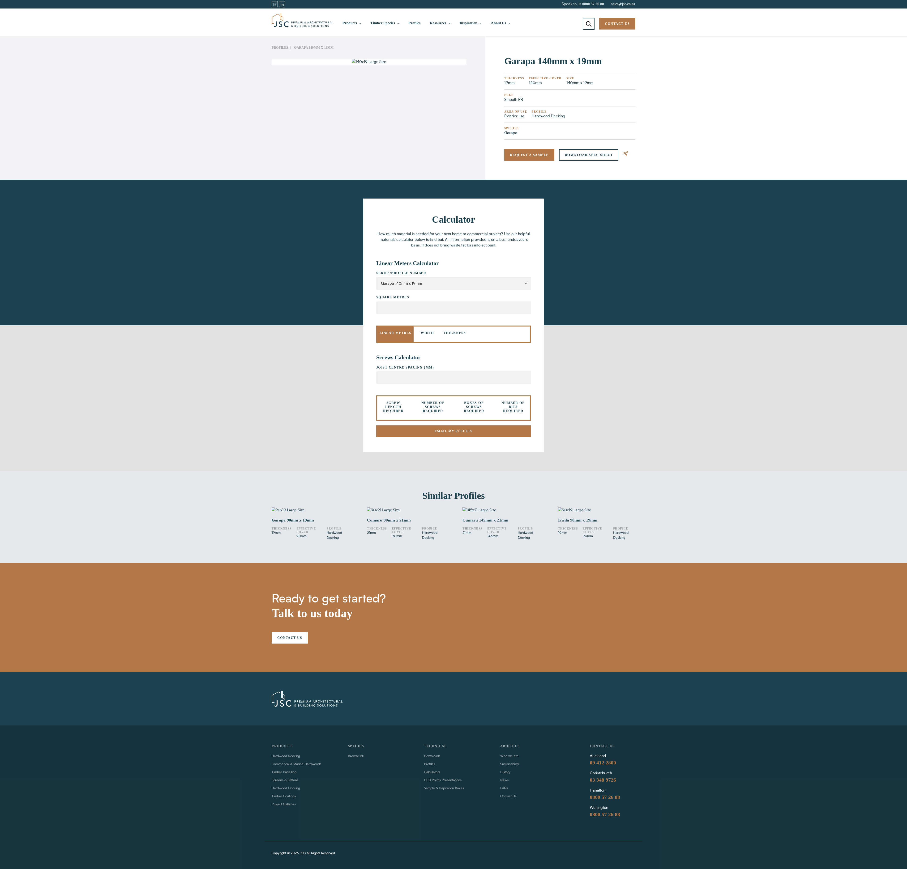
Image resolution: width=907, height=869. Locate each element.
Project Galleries (284, 804)
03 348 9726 (603, 780)
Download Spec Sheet (589, 155)
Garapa (510, 133)
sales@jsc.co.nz (623, 4)
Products (349, 23)
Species (356, 746)
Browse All (356, 756)
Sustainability (509, 764)
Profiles (414, 23)
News (504, 780)
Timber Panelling (284, 772)
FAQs (504, 788)
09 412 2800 (603, 763)
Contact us (617, 23)
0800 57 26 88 (593, 4)
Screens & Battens (285, 780)
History (505, 772)
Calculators (432, 772)
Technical (435, 746)
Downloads (432, 756)
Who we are (509, 756)
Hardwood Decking (286, 756)
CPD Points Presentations (443, 780)
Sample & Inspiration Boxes (444, 788)
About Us (498, 23)
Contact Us (508, 796)
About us (510, 746)
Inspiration (468, 23)
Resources (438, 23)
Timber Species (382, 23)
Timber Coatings (284, 796)
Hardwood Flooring (286, 788)
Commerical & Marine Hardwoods (296, 764)
